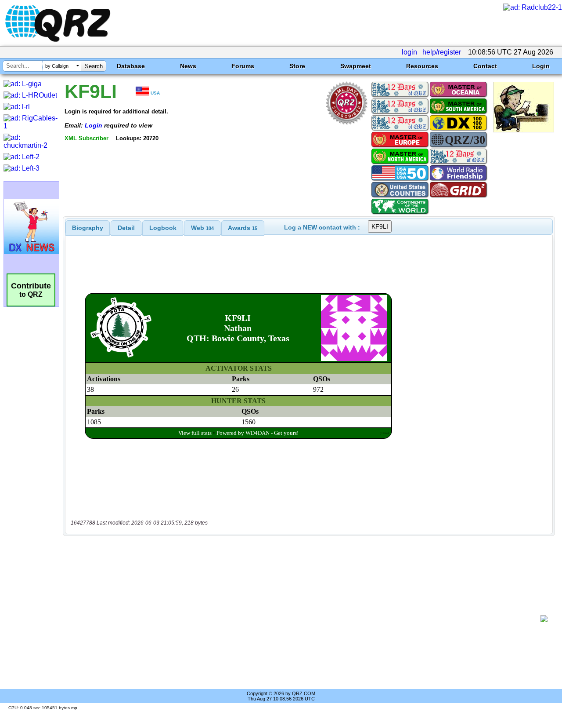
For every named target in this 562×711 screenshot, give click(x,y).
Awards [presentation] (242, 227)
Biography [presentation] (87, 227)
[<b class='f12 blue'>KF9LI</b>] (523, 130)
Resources (422, 65)
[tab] (87, 227)
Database (131, 65)
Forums (242, 65)
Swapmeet (355, 65)
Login (541, 65)
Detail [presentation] (126, 227)
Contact (485, 65)
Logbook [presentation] (163, 227)
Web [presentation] (202, 227)
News (188, 65)
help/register (441, 52)
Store (297, 65)
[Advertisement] (305, 618)
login (409, 52)
